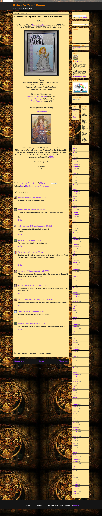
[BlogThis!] (52, 183)
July (74, 148)
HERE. (51, 157)
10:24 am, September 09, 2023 (32, 311)
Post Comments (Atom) (46, 369)
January (75, 161)
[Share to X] (54, 183)
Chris (20, 252)
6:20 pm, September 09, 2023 (34, 323)
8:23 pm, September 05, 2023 (36, 285)
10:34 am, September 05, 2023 (36, 197)
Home (41, 361)
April (74, 155)
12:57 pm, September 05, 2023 (40, 226)
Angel (22, 186)
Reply (20, 203)
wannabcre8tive (24, 300)
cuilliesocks (22, 271)
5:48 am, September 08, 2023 (41, 300)
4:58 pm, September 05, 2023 (33, 252)
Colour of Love (41, 111)
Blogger (76, 505)
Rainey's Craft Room (29, 5)
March (74, 157)
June (74, 150)
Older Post (63, 361)
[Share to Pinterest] (56, 183)
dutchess (21, 197)
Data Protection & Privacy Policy (75, 112)
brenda (20, 209)
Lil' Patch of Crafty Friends (37, 96)
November (75, 166)
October (75, 168)
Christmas (29, 186)
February (75, 159)
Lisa (19, 311)
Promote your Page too (76, 101)
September (76, 171)
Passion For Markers (40, 25)
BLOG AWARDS (75, 117)
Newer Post (19, 361)
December (75, 164)
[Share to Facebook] (55, 183)
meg (19, 240)
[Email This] (51, 183)
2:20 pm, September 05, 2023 (32, 240)
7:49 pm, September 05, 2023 (38, 271)
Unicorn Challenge (35, 99)
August (74, 173)
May (74, 152)
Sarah (20, 323)
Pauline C (21, 285)
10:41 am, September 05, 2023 (35, 209)
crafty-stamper (23, 226)
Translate (84, 17)
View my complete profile (79, 76)
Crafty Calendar (37, 101)
